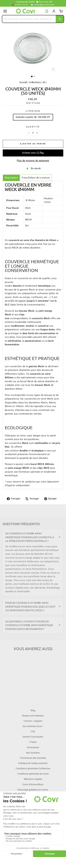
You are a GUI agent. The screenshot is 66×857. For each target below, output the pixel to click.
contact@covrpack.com (42, 5)
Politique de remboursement (33, 763)
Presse (33, 742)
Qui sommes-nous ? (33, 726)
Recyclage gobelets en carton (33, 789)
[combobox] (29, 19)
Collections (35, 82)
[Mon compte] (54, 11)
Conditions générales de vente (33, 773)
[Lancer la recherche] (60, 19)
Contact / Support (33, 721)
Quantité (33, 127)
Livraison (33, 111)
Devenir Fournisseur (33, 736)
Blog (33, 710)
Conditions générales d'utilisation (33, 768)
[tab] (11, 177)
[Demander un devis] (47, 11)
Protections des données (33, 758)
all (44, 82)
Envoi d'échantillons (33, 784)
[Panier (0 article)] (61, 11)
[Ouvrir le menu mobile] (5, 11)
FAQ (33, 731)
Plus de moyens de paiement (33, 160)
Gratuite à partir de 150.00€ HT (33, 117)
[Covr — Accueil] (26, 11)
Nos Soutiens (33, 752)
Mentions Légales (33, 779)
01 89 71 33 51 (20, 5)
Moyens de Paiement (33, 715)
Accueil (23, 82)
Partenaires (33, 747)
